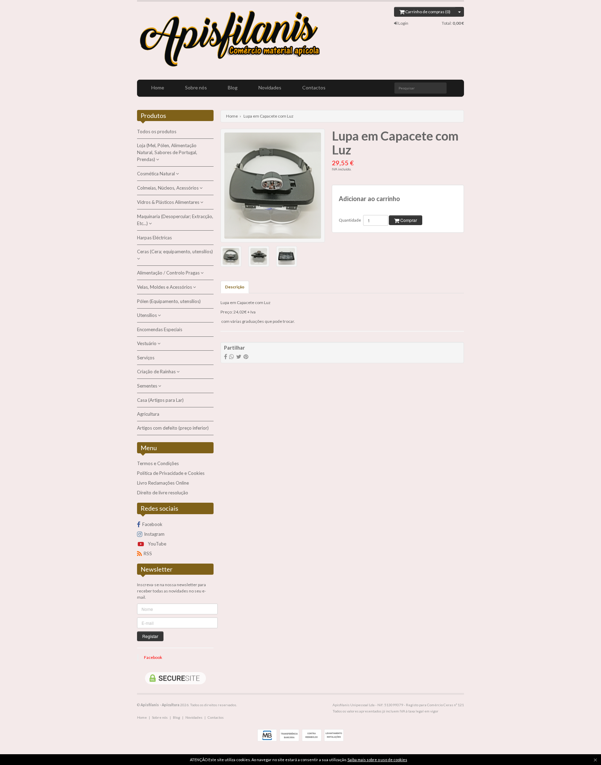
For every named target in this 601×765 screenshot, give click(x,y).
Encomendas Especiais (159, 329)
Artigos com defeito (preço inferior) (173, 428)
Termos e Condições (158, 463)
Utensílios (147, 315)
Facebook (152, 524)
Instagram (154, 534)
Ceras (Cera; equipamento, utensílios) (175, 251)
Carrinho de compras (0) (427, 11)
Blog (233, 87)
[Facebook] (225, 356)
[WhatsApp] (231, 356)
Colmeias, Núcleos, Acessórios (168, 188)
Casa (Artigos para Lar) (160, 400)
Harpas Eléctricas (154, 237)
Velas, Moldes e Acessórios (165, 287)
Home (157, 87)
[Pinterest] (245, 356)
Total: (453, 23)
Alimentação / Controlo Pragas (169, 273)
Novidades (269, 87)
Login (403, 23)
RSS (148, 553)
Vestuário (147, 343)
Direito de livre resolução (162, 492)
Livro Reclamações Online (163, 483)
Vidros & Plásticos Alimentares (168, 202)
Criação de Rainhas (157, 371)
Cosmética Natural (156, 173)
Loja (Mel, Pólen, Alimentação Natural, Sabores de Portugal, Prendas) (167, 152)
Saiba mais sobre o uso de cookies (377, 759)
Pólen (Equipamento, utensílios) (169, 301)
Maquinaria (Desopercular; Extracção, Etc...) (175, 220)
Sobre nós (196, 87)
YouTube (156, 544)
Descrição (235, 286)
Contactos (314, 87)
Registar (150, 636)
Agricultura (148, 414)
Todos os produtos (156, 131)
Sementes (147, 386)
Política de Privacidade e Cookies (171, 473)
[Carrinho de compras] (459, 12)
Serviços (145, 357)
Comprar (408, 220)
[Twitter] (238, 356)
